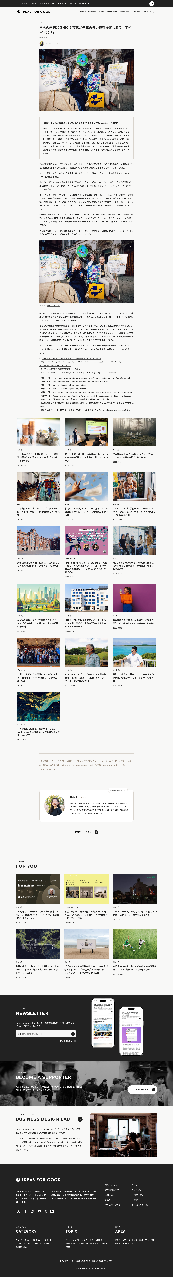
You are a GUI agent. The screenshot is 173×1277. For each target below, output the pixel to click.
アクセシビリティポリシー (142, 1205)
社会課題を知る (138, 1195)
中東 (147, 1240)
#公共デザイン (68, 765)
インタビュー (37, 1240)
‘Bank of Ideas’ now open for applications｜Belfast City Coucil (80, 381)
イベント (38, 1243)
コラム (27, 1240)
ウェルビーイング (92, 1243)
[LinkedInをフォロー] (52, 1211)
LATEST (82, 12)
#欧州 (41, 769)
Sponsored (27, 1243)
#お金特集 (43, 765)
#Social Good (82, 765)
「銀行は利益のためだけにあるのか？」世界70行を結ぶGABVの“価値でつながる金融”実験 (37, 677)
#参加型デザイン (57, 761)
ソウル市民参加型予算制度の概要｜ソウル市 (61, 369)
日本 (124, 1240)
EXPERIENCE (112, 12)
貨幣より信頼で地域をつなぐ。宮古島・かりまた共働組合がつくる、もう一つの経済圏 (133, 677)
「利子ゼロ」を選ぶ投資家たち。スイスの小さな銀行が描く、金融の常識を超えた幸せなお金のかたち (85, 623)
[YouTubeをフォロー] (39, 1211)
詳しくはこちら (66, 1041)
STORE (137, 12)
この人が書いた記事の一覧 (92, 813)
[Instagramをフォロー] (32, 1211)
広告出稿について (112, 1190)
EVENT (102, 12)
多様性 (104, 1243)
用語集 (107, 1200)
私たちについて (111, 1185)
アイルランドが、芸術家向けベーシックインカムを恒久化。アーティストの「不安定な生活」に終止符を (134, 511)
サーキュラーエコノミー (75, 1243)
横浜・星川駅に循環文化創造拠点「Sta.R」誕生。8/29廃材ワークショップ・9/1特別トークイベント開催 (85, 914)
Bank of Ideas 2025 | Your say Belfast (69, 385)
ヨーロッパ (133, 1240)
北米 (152, 1240)
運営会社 (135, 1185)
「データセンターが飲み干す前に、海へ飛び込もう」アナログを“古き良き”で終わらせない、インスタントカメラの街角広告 (86, 969)
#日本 (128, 761)
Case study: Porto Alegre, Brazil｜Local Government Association (71, 358)
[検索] (153, 11)
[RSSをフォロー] (46, 1211)
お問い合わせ (110, 1195)
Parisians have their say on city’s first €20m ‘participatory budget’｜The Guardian (79, 372)
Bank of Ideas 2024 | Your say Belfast (69, 389)
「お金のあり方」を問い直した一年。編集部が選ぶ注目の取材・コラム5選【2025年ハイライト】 (37, 457)
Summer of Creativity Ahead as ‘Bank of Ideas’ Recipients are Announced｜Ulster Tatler (92, 392)
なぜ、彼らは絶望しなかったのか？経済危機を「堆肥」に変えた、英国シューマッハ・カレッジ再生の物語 (85, 677)
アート (68, 1240)
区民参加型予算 (123, 337)
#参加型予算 (95, 765)
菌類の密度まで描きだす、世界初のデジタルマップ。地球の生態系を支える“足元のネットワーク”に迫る (37, 969)
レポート (48, 1240)
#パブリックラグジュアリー (86, 761)
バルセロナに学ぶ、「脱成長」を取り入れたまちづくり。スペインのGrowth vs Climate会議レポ (91, 410)
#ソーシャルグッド (109, 761)
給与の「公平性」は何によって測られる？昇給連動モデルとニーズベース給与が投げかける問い (86, 511)
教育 (91, 1240)
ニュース (42, 23)
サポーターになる (141, 1090)
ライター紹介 (137, 1190)
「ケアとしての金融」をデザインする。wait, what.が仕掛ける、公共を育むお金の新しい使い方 (38, 732)
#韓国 (69, 761)
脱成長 (68, 1247)
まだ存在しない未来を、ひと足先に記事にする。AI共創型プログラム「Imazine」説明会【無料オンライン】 (37, 914)
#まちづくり (119, 765)
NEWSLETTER (126, 12)
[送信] (73, 1034)
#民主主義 (54, 765)
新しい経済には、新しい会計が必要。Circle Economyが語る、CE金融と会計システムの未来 (86, 457)
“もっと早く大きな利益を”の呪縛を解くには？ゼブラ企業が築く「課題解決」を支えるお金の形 (133, 566)
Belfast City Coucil (53, 305)
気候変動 (99, 1240)
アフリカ (126, 1243)
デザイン (76, 1240)
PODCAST (92, 12)
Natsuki (49, 43)
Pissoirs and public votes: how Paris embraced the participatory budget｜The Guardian (92, 396)
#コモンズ (51, 769)
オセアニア (136, 1243)
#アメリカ (107, 765)
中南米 (117, 1243)
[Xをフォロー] (18, 1211)
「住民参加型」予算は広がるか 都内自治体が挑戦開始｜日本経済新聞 (82, 399)
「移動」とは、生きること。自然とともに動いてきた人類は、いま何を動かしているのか (38, 511)
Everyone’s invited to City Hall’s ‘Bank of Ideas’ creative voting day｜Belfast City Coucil (91, 378)
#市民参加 (43, 761)
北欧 (141, 1240)
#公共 (121, 761)
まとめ (18, 1243)
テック (84, 1240)
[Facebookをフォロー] (25, 1211)
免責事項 (135, 1200)
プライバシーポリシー (113, 1205)
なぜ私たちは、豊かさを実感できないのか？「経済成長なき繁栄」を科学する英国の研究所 (37, 623)
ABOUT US (147, 12)
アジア (117, 1240)
